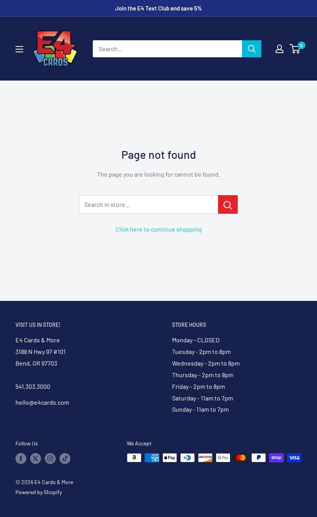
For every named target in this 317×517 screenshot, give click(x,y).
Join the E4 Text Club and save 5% (158, 8)
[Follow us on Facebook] (20, 458)
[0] (295, 48)
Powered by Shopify (38, 492)
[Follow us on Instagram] (50, 458)
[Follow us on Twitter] (35, 458)
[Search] (251, 48)
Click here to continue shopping (159, 229)
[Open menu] (19, 49)
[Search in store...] (228, 204)
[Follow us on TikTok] (65, 458)
